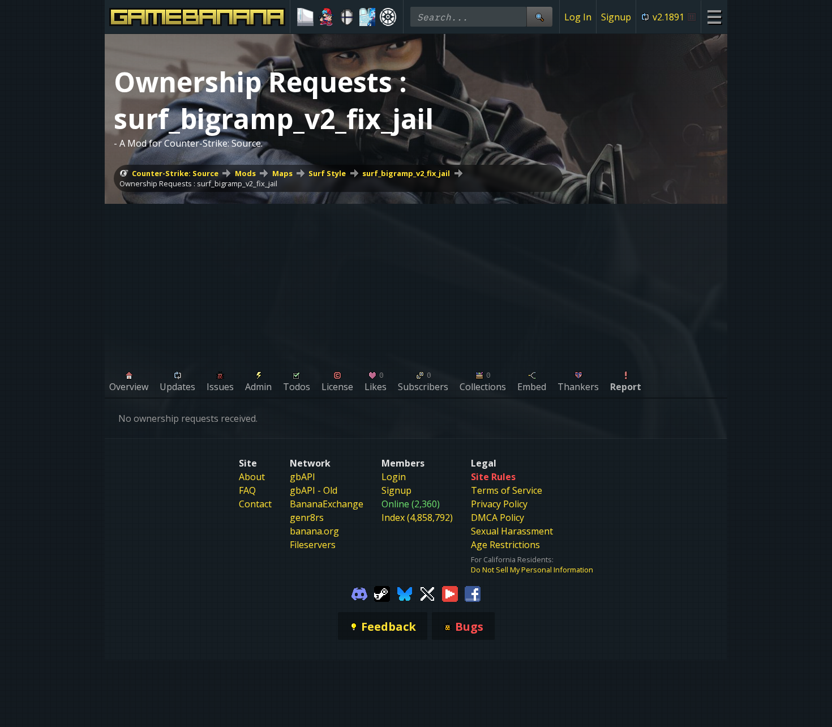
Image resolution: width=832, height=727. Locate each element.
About (252, 477)
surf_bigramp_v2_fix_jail (406, 173)
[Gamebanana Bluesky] (405, 593)
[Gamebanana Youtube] (450, 593)
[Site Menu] (714, 16)
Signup (616, 17)
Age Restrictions (505, 544)
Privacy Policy (499, 504)
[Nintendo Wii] (305, 17)
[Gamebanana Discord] (359, 593)
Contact (255, 504)
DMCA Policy (497, 517)
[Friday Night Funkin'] (326, 17)
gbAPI (302, 477)
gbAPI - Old (313, 490)
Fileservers (313, 544)
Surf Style (327, 173)
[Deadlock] (388, 17)
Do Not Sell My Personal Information (532, 570)
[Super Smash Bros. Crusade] (346, 17)
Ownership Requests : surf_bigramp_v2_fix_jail (198, 183)
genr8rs (307, 517)
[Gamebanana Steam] (382, 593)
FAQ (247, 490)
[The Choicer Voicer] (367, 17)
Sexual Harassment (512, 531)
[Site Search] (539, 17)
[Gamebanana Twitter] (427, 593)
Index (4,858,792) (417, 517)
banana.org (314, 531)
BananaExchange (326, 504)
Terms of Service (506, 490)
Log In (577, 17)
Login (393, 477)
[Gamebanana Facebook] (473, 593)
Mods (245, 173)
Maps (282, 173)
